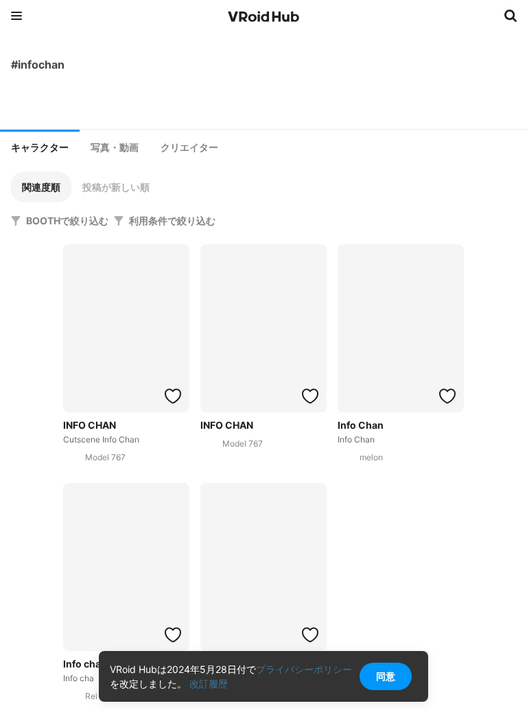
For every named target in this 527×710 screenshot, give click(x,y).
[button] (41, 186)
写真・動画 (115, 147)
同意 (385, 676)
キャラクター (40, 147)
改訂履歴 (208, 683)
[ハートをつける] (173, 396)
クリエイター (189, 147)
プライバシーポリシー (304, 669)
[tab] (40, 146)
